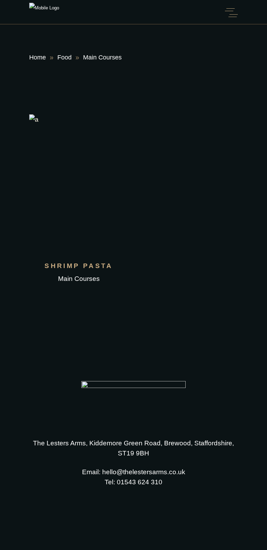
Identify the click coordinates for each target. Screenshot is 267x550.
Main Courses (79, 278)
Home (37, 57)
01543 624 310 (139, 482)
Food (64, 57)
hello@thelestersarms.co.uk (143, 472)
